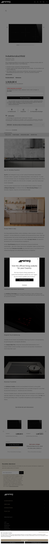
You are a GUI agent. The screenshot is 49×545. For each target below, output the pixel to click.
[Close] (38, 258)
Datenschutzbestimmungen (43, 532)
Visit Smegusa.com (24, 279)
